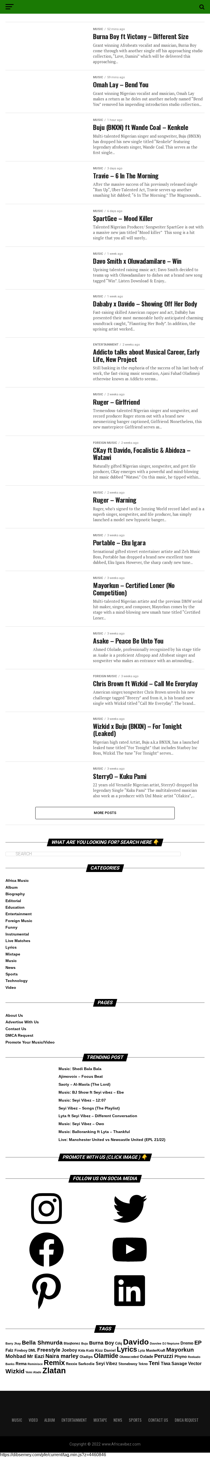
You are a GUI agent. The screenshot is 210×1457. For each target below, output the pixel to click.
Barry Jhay (13, 1343)
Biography (15, 894)
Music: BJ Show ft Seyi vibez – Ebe (91, 1092)
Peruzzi (163, 1356)
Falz (9, 1350)
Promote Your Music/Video (30, 1042)
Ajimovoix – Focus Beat (81, 1076)
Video (10, 987)
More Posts (105, 813)
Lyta (141, 1350)
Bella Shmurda (42, 1342)
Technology (16, 980)
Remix (54, 1362)
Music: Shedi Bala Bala (80, 1069)
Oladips (86, 1357)
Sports (11, 974)
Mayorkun (180, 1349)
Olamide (106, 1355)
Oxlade (146, 1356)
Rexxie (71, 1364)
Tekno (143, 1364)
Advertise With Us (22, 1022)
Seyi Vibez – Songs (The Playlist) (89, 1108)
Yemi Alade (33, 1372)
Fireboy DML (25, 1350)
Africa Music (17, 880)
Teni (154, 1363)
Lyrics (11, 947)
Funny (11, 927)
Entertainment (18, 914)
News (10, 967)
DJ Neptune (170, 1343)
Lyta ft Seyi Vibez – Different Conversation (98, 1116)
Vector (195, 1363)
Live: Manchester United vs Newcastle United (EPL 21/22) (112, 1139)
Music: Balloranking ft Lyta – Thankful (94, 1131)
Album (11, 887)
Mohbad (15, 1356)
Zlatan (54, 1370)
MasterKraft (155, 1350)
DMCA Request (19, 1035)
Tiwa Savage (174, 1363)
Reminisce (35, 1364)
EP (198, 1343)
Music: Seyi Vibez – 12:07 (82, 1100)
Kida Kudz (86, 1350)
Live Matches (17, 940)
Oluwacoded (129, 1357)
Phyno (180, 1356)
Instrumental (17, 934)
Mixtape (12, 954)
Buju (84, 1343)
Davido (136, 1342)
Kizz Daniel (105, 1350)
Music (11, 960)
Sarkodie (86, 1364)
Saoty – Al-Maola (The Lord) (84, 1084)
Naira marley (61, 1356)
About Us (14, 1015)
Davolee (155, 1343)
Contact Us (15, 1029)
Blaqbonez (72, 1343)
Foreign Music (18, 921)
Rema (21, 1363)
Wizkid (14, 1371)
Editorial (13, 901)
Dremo (186, 1343)
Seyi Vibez (106, 1363)
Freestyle (48, 1350)
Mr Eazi (35, 1356)
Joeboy (69, 1350)
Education (15, 907)
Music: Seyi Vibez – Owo (81, 1124)
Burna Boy (101, 1343)
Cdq (118, 1343)
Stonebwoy (127, 1364)
